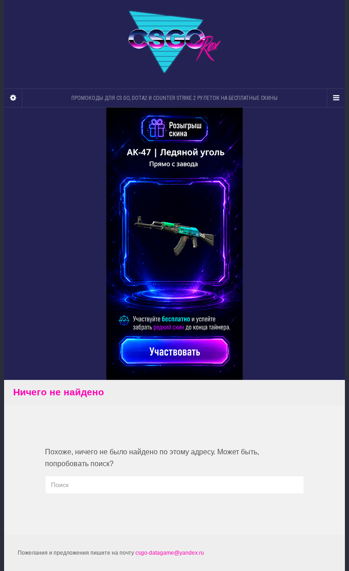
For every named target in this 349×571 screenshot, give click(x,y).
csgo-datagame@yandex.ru (169, 553)
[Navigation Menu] (336, 98)
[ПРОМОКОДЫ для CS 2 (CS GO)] (174, 42)
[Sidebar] (13, 98)
